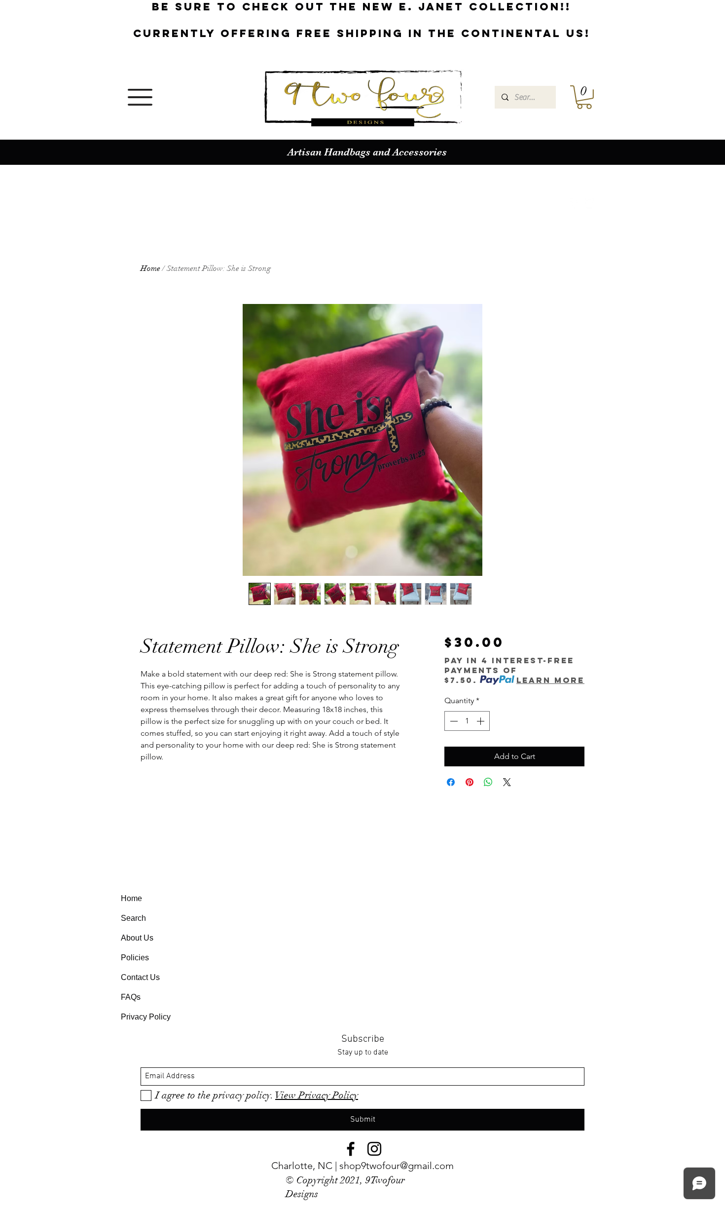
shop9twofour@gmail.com (396, 1165)
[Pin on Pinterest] (469, 782)
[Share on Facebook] (451, 782)
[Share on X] (507, 782)
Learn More (550, 680)
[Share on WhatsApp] (488, 782)
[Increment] (481, 721)
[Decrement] (453, 721)
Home (150, 268)
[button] (140, 97)
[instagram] (589, 203)
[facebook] (575, 203)
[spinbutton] (467, 721)
